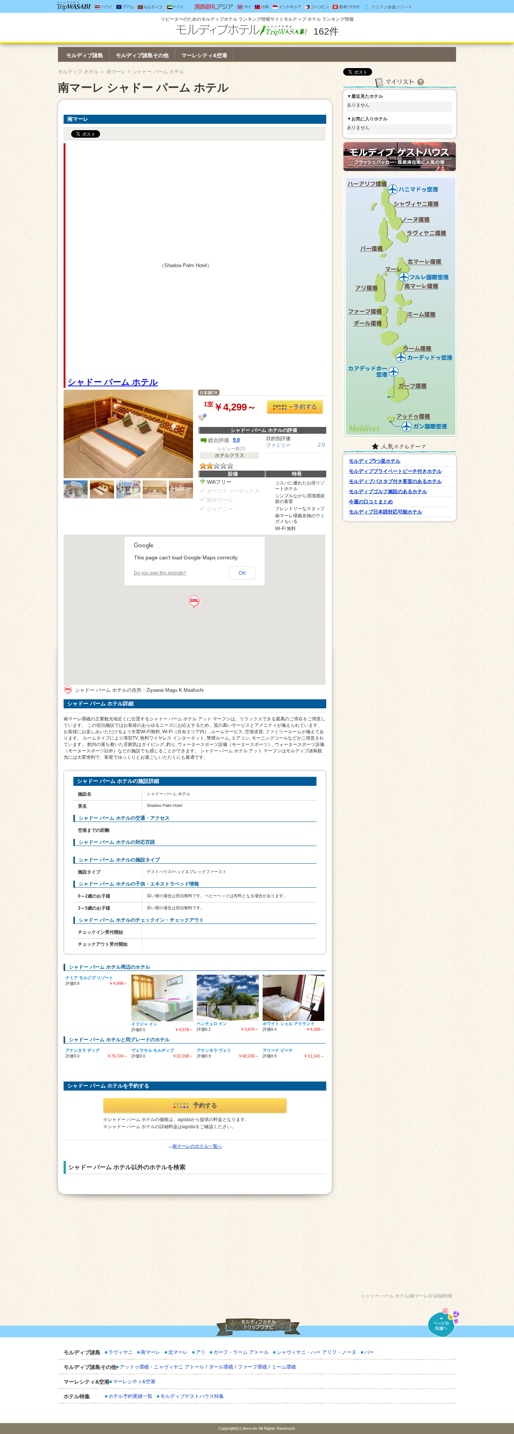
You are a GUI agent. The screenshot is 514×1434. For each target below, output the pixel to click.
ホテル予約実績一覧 (130, 1396)
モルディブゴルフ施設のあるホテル (388, 491)
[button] (194, 602)
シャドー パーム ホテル (113, 382)
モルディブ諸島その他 (142, 55)
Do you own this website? (160, 573)
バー (369, 1352)
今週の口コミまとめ (371, 501)
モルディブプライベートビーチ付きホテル (395, 471)
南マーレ (116, 71)
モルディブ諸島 (84, 55)
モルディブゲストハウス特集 (192, 1396)
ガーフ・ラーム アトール (241, 1352)
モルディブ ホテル (78, 71)
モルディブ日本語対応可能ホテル (385, 512)
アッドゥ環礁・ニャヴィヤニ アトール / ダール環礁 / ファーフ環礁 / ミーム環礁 (208, 1367)
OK (242, 573)
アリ (200, 1352)
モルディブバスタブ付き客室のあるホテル (395, 481)
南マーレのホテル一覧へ (197, 1146)
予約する (205, 1105)
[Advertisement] (113, 260)
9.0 (236, 440)
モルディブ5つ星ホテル (374, 461)
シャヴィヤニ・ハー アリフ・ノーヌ (316, 1352)
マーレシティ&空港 (204, 55)
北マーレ (178, 1352)
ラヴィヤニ (120, 1352)
